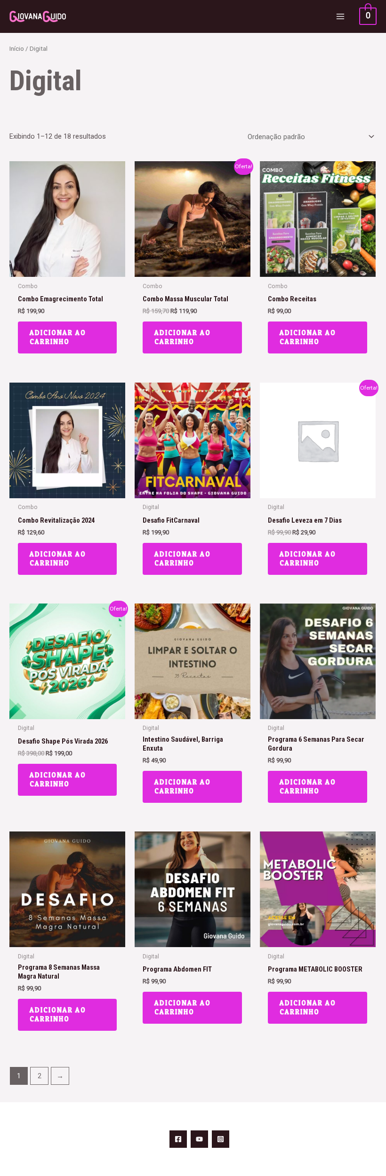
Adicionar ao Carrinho (58, 337)
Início (16, 48)
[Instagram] (220, 1139)
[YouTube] (199, 1139)
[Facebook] (178, 1139)
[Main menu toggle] (340, 16)
